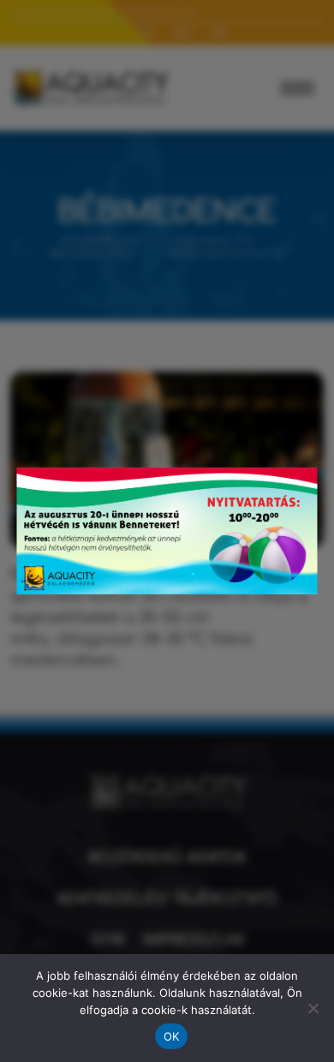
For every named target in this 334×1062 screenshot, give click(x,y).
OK (172, 1036)
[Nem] (312, 1008)
